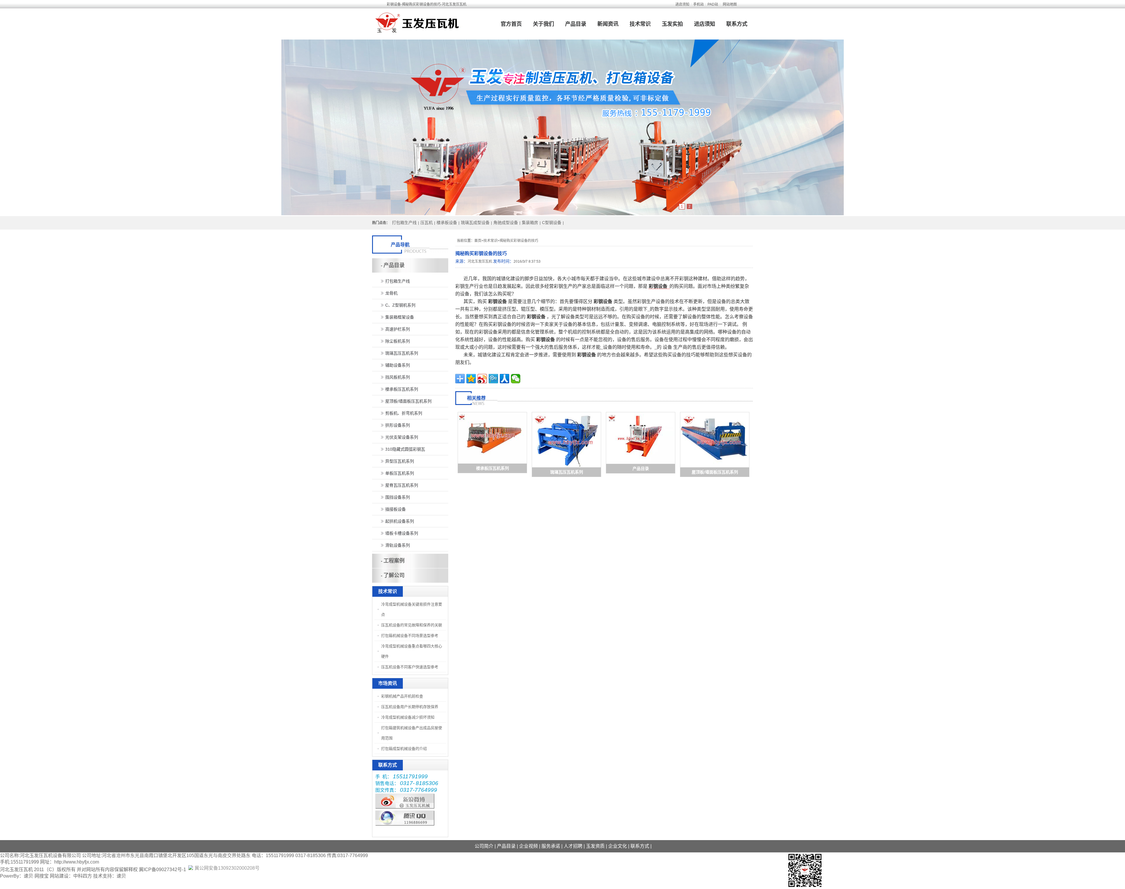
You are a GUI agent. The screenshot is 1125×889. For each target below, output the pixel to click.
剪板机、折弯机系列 (403, 413)
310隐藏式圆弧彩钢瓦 (405, 449)
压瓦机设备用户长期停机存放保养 (409, 707)
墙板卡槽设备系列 (401, 533)
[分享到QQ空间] (471, 378)
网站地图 (730, 4)
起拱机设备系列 (399, 521)
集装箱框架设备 (399, 317)
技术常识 (640, 24)
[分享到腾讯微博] (493, 378)
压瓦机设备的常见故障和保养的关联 (411, 625)
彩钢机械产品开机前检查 (402, 696)
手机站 (698, 4)
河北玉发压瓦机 (480, 261)
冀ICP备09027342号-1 (162, 869)
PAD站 (713, 4)
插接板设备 (395, 509)
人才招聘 (573, 846)
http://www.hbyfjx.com (76, 861)
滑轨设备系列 (397, 545)
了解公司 (394, 575)
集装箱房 (530, 222)
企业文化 (617, 846)
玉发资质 (595, 846)
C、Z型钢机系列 (400, 305)
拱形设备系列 (397, 425)
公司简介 (484, 846)
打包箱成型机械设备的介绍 (404, 748)
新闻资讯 (607, 24)
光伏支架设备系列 (401, 437)
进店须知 (682, 4)
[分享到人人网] (504, 378)
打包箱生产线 (404, 222)
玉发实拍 (672, 24)
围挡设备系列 (397, 497)
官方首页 (511, 24)
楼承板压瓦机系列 (492, 468)
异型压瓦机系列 (399, 461)
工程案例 (394, 561)
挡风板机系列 (397, 377)
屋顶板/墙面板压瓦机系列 (715, 472)
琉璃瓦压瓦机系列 (566, 472)
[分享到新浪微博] (482, 378)
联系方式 (736, 24)
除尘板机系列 (397, 341)
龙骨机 (391, 293)
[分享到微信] (515, 378)
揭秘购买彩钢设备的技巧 (519, 241)
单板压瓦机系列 (399, 473)
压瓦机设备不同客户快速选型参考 (409, 667)
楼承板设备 (447, 222)
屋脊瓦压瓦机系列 (401, 485)
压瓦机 (426, 222)
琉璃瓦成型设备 (475, 222)
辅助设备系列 (397, 365)
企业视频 (528, 846)
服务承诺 (550, 846)
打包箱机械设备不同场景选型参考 (409, 635)
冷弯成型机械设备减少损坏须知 (407, 717)
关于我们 (543, 24)
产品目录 (575, 24)
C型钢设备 (551, 222)
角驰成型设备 (505, 222)
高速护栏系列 (397, 329)
